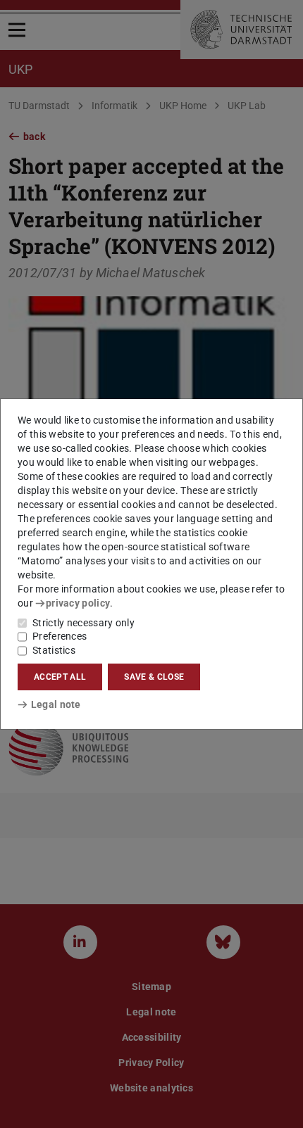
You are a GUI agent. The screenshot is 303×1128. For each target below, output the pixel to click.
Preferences (59, 636)
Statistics (53, 650)
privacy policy (78, 603)
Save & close (154, 677)
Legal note (56, 704)
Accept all (60, 677)
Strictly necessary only (83, 622)
